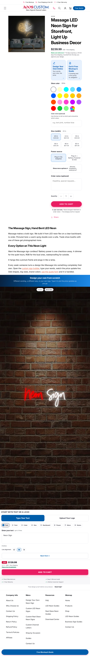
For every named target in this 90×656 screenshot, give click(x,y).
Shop (67, 611)
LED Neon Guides (52, 606)
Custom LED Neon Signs (33, 609)
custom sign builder (30, 268)
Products (68, 606)
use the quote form (49, 272)
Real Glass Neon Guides (51, 612)
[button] (5, 8)
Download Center (52, 619)
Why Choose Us (12, 606)
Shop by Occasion (33, 633)
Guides (28, 638)
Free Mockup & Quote (45, 652)
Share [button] (56, 217)
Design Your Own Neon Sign (33, 601)
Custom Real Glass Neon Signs (33, 618)
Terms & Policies (12, 632)
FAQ (47, 600)
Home (67, 600)
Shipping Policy (12, 616)
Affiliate (9, 638)
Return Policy (11, 622)
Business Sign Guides (73, 622)
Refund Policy (11, 627)
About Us (9, 600)
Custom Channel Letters (32, 626)
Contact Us (10, 611)
